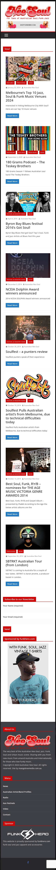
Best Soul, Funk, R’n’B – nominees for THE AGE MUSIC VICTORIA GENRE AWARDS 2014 (24, 490)
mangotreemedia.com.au (30, 768)
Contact (6, 814)
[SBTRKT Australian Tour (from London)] (28, 537)
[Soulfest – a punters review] (28, 328)
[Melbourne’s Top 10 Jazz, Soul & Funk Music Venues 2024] (28, 69)
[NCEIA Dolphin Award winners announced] (28, 265)
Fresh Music (21, 83)
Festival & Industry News (16, 214)
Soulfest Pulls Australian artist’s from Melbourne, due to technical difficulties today (28, 416)
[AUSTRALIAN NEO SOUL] (27, 736)
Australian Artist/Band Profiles (17, 792)
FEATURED (10, 83)
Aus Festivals (9, 803)
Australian (11, 152)
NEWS (31, 83)
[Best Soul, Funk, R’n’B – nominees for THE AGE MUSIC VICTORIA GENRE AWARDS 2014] (28, 460)
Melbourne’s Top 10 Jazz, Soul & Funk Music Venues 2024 (26, 96)
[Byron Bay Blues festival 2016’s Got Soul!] (28, 202)
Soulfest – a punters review (26, 351)
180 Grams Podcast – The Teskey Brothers (25, 164)
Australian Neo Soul (31, 87)
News (5, 786)
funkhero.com (44, 841)
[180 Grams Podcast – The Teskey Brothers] (28, 138)
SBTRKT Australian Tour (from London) (24, 563)
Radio (5, 797)
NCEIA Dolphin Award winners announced (22, 291)
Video (5, 809)
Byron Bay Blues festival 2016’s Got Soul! (24, 225)
